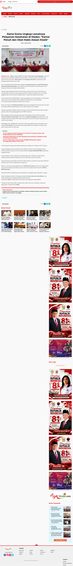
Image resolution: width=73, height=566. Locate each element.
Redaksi (64, 561)
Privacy (64, 565)
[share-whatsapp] (50, 46)
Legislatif (27, 13)
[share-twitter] (47, 46)
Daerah (10, 13)
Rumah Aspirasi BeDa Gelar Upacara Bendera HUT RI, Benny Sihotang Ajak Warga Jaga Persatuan (56, 521)
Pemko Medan (46, 13)
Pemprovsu (54, 13)
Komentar (6, 46)
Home (4, 1)
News (38, 13)
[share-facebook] (45, 46)
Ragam (66, 13)
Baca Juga (52, 362)
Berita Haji (12, 16)
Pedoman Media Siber (67, 563)
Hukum (16, 13)
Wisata (31, 553)
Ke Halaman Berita (60, 365)
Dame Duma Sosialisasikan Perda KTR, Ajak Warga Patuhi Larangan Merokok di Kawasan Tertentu (56, 508)
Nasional (33, 13)
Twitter (13, 556)
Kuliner (21, 13)
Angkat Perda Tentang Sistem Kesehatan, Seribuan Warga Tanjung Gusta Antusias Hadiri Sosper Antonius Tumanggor (24, 192)
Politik (60, 13)
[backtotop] (36, 545)
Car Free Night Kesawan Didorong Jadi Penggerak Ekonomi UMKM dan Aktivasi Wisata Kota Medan (56, 1)
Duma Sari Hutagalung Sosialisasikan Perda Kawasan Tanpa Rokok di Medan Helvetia (56, 528)
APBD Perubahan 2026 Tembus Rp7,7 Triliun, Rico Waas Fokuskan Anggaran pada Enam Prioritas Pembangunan (56, 534)
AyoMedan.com (5, 76)
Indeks (4, 13)
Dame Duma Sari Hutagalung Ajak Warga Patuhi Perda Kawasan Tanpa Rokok (56, 515)
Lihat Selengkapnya (60, 540)
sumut (41, 553)
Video (5, 16)
